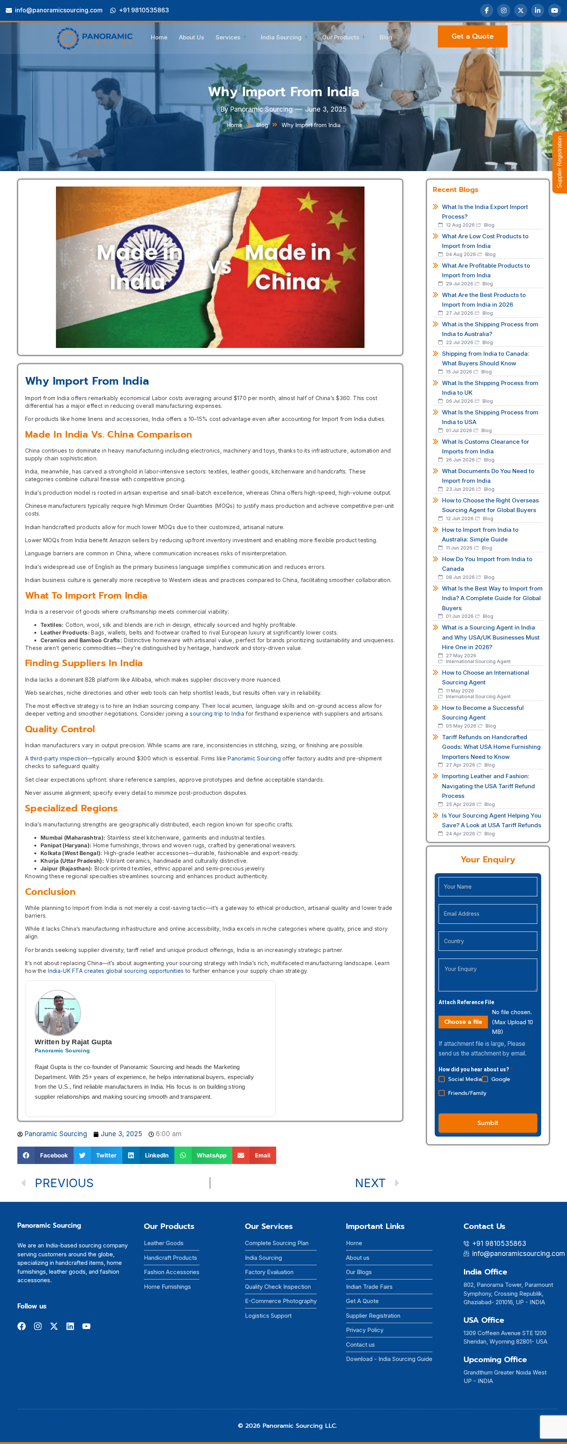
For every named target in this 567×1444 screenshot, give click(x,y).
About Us (191, 37)
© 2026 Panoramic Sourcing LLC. (287, 1425)
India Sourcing (281, 37)
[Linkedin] (70, 1326)
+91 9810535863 (144, 10)
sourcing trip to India (217, 713)
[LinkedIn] (537, 10)
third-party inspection (59, 758)
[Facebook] (486, 10)
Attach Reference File (466, 1002)
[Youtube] (86, 1326)
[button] (45, 1155)
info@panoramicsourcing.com (59, 10)
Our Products (340, 37)
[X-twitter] (54, 1326)
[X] (520, 10)
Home (159, 37)
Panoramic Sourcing (254, 758)
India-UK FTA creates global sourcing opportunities (116, 970)
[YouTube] (554, 10)
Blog (386, 37)
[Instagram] (503, 10)
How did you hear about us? (476, 1069)
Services (228, 37)
